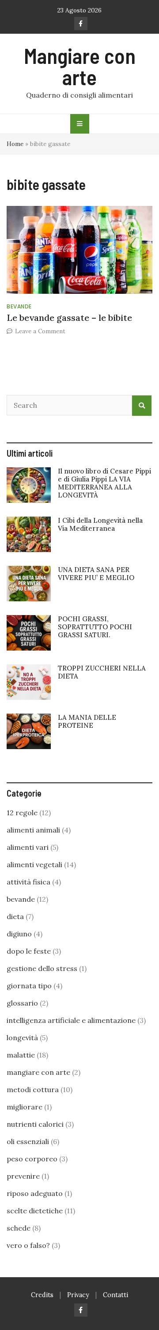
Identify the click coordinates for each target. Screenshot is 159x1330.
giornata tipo (29, 985)
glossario (22, 1002)
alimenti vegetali (34, 864)
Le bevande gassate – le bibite (69, 317)
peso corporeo (32, 1158)
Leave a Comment (40, 331)
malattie (21, 1054)
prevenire (23, 1176)
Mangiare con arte (80, 66)
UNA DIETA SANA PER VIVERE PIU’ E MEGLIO (96, 573)
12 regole (22, 812)
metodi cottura (33, 1089)
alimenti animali (33, 829)
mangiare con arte (38, 1072)
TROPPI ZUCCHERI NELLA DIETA (102, 672)
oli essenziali (28, 1141)
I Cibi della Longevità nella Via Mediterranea (100, 524)
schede (18, 1227)
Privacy (78, 1295)
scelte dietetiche (35, 1210)
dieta (15, 916)
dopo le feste (29, 951)
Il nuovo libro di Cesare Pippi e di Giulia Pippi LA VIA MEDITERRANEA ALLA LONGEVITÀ (104, 483)
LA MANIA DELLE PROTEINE (87, 721)
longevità (22, 1037)
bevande (19, 306)
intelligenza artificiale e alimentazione (71, 1020)
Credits (42, 1295)
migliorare (24, 1106)
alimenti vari (28, 847)
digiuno (19, 933)
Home (15, 144)
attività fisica (28, 881)
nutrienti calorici (35, 1124)
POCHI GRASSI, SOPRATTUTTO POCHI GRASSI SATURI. (95, 627)
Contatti (115, 1295)
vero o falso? (28, 1245)
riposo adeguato (35, 1193)
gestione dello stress (42, 968)
